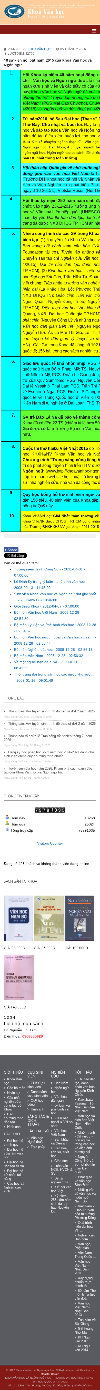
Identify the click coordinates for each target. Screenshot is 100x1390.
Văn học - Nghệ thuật (36, 1140)
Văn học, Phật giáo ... (84, 1246)
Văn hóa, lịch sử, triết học (60, 1152)
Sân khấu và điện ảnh (59, 1141)
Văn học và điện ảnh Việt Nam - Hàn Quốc (85, 1122)
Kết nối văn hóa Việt (61, 1189)
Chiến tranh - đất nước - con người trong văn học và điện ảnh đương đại (85, 1142)
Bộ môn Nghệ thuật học (34, 649)
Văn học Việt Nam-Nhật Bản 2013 (82, 1309)
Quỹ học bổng (35, 1102)
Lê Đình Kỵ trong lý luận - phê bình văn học (50, 581)
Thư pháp (38, 1147)
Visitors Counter (50, 843)
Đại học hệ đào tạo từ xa (14, 1164)
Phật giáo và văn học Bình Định (83, 1181)
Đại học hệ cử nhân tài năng (13, 1175)
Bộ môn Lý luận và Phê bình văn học (44, 625)
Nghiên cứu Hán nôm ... (85, 1237)
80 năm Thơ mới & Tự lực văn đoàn (85, 1294)
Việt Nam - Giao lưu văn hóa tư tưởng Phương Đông (85, 1212)
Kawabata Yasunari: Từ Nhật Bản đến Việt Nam (85, 1105)
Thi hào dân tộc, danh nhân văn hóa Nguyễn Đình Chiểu (85, 1087)
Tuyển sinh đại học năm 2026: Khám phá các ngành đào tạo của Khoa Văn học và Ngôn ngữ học (48, 770)
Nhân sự (13, 1093)
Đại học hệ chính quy (13, 1143)
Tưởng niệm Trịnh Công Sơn (38, 569)
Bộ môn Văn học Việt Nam (36, 612)
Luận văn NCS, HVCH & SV (62, 1169)
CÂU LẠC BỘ (38, 1130)
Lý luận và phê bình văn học (60, 1109)
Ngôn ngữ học (60, 1090)
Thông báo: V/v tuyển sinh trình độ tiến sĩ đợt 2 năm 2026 (51, 711)
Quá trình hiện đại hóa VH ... (84, 1226)
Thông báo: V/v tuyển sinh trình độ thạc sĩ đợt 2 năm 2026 (51, 724)
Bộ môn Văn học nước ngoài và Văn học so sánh (54, 637)
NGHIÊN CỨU (58, 1074)
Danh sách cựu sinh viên (37, 1094)
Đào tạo (12, 1133)
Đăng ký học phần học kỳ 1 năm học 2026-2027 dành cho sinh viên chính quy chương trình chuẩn (49, 754)
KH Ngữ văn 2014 (82, 1348)
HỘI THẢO (83, 1072)
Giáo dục (61, 1161)
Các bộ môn (16, 1088)
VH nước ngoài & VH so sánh (62, 1122)
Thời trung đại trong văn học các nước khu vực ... (54, 674)
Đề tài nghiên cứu (59, 1180)
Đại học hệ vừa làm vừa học (13, 1153)
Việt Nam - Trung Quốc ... (85, 1255)
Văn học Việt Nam (59, 1132)
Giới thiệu (13, 1072)
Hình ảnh (14, 1127)
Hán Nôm (61, 1083)
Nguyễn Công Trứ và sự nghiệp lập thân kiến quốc (85, 1164)
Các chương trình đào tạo (13, 1118)
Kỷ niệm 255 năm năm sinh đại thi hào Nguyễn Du (61, 1203)
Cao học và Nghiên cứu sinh (14, 1187)
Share (11, 550)
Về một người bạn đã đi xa (36, 662)
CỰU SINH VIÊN (36, 1074)
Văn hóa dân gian (59, 1098)
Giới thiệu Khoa (27, 606)
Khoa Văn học (39, 49)
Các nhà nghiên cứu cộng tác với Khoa (13, 1103)
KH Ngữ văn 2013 (82, 1339)
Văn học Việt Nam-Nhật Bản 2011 (82, 1267)
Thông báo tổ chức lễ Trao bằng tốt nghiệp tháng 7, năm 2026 (48, 738)
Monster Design (50, 1373)
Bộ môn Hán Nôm (29, 656)
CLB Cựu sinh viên (36, 1085)
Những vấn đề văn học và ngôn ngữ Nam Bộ (85, 1195)
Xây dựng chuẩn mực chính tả (84, 1282)
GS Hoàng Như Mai (84, 1330)
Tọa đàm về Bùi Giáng (85, 1322)
